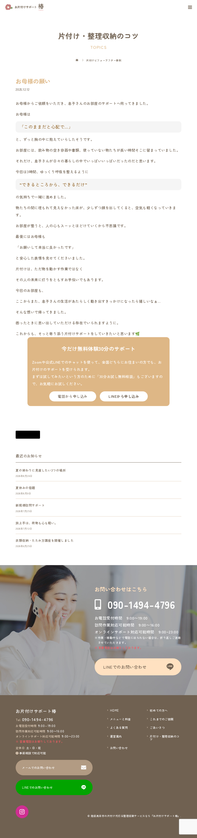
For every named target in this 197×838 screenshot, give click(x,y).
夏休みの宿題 (25, 487)
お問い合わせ (119, 748)
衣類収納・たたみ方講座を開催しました (45, 540)
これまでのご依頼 (161, 719)
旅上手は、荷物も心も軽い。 (36, 523)
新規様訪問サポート (30, 505)
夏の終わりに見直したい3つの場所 (41, 470)
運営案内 (116, 736)
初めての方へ (159, 710)
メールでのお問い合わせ (38, 768)
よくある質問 (119, 727)
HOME (114, 710)
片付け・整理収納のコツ (165, 738)
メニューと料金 (120, 719)
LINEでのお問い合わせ (125, 667)
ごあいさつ (157, 727)
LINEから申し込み (124, 396)
